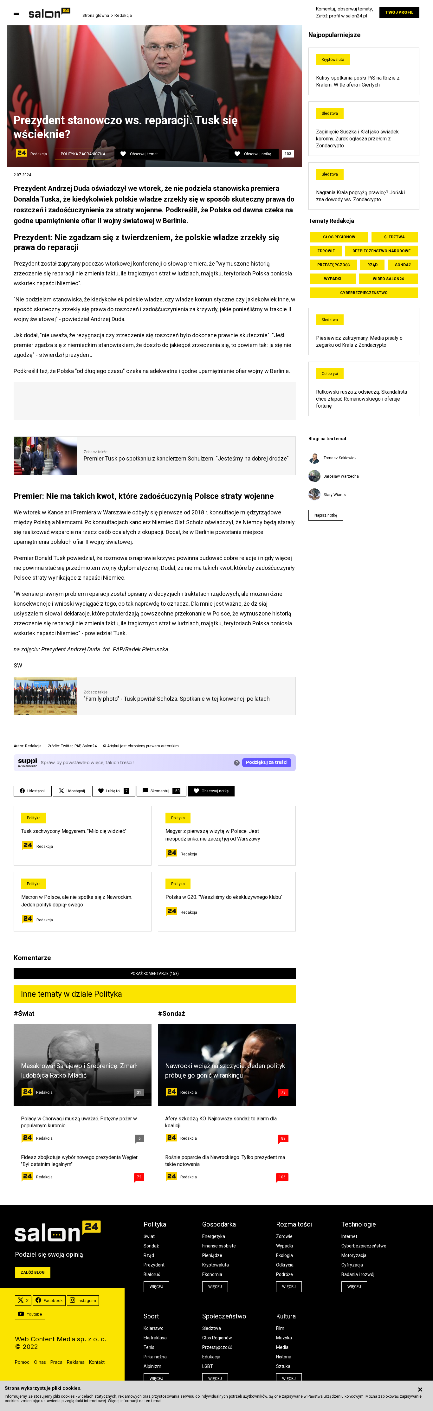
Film (280, 1328)
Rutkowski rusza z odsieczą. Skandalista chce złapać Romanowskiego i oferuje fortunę (361, 399)
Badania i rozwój (357, 1274)
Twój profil (399, 12)
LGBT (207, 1366)
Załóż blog (33, 1272)
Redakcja (123, 15)
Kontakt (97, 1362)
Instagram (87, 1300)
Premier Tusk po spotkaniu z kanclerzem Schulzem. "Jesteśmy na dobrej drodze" (186, 458)
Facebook (53, 1300)
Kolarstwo (154, 1328)
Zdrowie (326, 251)
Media (282, 1347)
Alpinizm (152, 1366)
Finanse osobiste (219, 1245)
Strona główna (95, 15)
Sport (151, 1316)
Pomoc (22, 1362)
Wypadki (332, 279)
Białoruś (152, 1274)
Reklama (76, 1362)
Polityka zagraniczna (83, 154)
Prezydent (154, 1264)
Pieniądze (212, 1255)
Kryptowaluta (333, 59)
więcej (156, 1287)
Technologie (358, 1224)
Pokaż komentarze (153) (155, 973)
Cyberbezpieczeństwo (364, 293)
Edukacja (211, 1356)
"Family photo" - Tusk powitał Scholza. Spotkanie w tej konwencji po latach (177, 698)
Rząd (372, 265)
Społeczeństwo (224, 1316)
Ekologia (284, 1255)
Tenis (149, 1347)
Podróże (284, 1274)
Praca (56, 1362)
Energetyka (213, 1236)
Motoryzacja (353, 1255)
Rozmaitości (294, 1224)
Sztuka (283, 1366)
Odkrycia (285, 1264)
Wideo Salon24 (388, 279)
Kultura (286, 1316)
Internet (349, 1236)
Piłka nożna (155, 1356)
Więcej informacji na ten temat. (135, 1401)
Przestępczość (333, 265)
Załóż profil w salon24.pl (341, 15)
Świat (26, 1013)
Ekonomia (212, 1274)
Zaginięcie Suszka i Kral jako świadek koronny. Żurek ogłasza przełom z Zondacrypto (357, 139)
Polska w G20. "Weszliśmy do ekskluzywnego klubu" (223, 897)
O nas (40, 1362)
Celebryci (330, 373)
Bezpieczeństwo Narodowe (381, 251)
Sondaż (173, 1013)
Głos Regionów (339, 237)
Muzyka (284, 1337)
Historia (283, 1356)
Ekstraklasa (155, 1337)
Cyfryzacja (352, 1264)
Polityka (34, 818)
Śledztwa (330, 113)
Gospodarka (219, 1224)
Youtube (34, 1314)
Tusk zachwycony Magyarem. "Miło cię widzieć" (73, 831)
